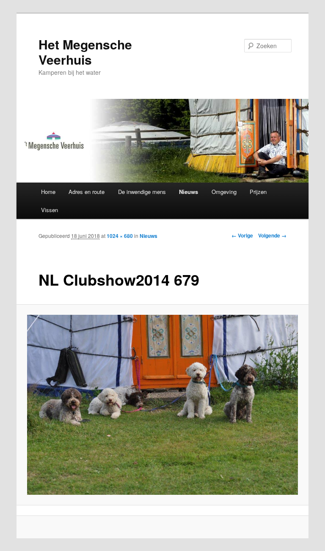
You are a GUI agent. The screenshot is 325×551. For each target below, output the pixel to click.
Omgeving (224, 192)
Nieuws (188, 192)
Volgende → (272, 235)
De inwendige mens (142, 192)
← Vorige (242, 235)
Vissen (49, 210)
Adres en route (87, 192)
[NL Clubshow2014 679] (162, 404)
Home (48, 192)
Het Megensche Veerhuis (85, 51)
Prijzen (258, 192)
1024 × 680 (120, 236)
